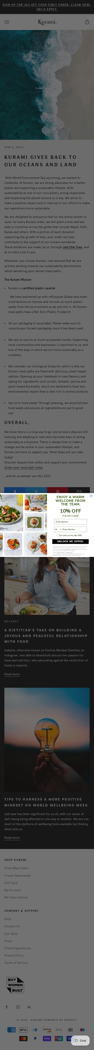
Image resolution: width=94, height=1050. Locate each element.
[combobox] (57, 529)
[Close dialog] (91, 495)
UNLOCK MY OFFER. (70, 541)
